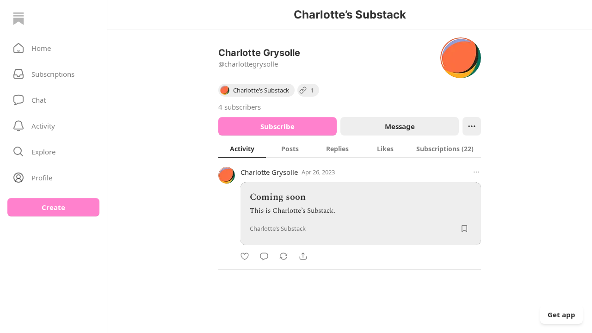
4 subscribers (239, 106)
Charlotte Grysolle (269, 172)
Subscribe (277, 126)
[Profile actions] (471, 126)
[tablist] (349, 148)
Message (400, 126)
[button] (53, 48)
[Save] (464, 228)
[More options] (476, 172)
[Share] (303, 256)
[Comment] (264, 256)
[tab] (242, 148)
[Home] (18, 18)
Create (53, 207)
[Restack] (283, 256)
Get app (561, 314)
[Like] (245, 256)
